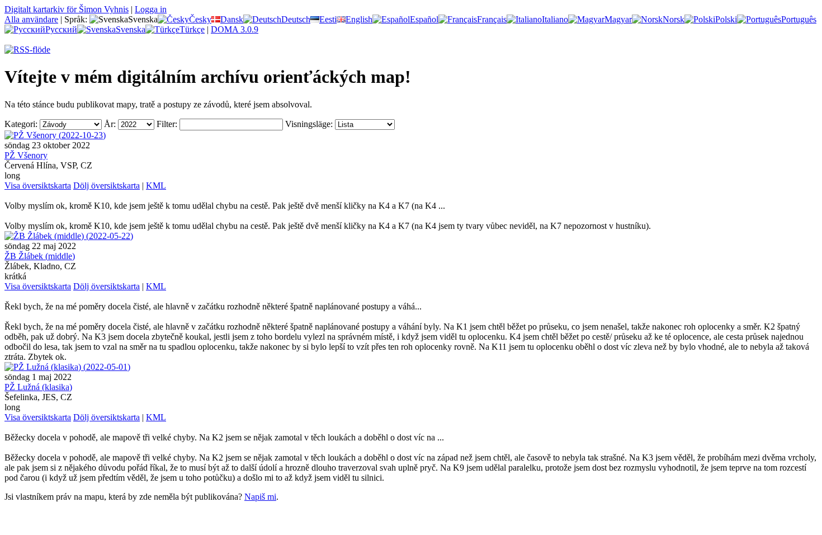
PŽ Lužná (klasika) (38, 387)
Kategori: (20, 124)
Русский (61, 29)
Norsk (673, 19)
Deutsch (295, 19)
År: (110, 124)
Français (492, 19)
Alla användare (31, 19)
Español (424, 19)
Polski (726, 19)
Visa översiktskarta (37, 185)
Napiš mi (260, 496)
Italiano (555, 19)
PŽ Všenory (26, 155)
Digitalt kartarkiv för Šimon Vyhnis (66, 9)
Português (798, 19)
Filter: (167, 124)
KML (156, 185)
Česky (200, 19)
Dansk (231, 19)
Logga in (151, 9)
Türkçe (192, 29)
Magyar (618, 19)
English (359, 19)
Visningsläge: (309, 124)
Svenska (130, 29)
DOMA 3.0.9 (234, 29)
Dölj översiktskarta (106, 185)
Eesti (328, 19)
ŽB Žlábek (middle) (39, 256)
